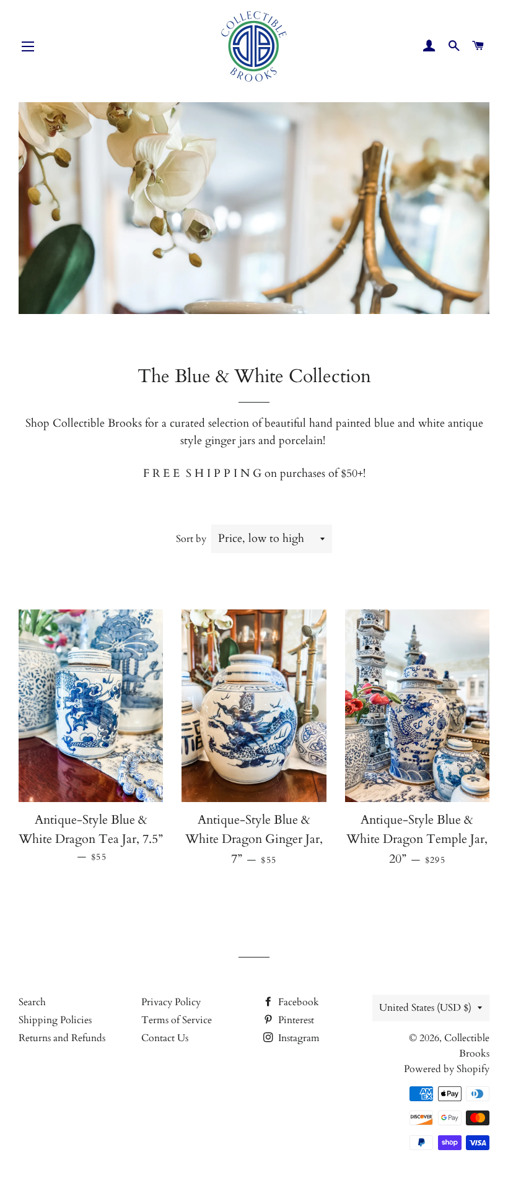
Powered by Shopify (446, 1069)
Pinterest (295, 1020)
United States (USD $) (425, 1007)
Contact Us (164, 1038)
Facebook (297, 1002)
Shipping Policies (55, 1020)
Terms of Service (176, 1020)
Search (32, 1002)
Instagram (298, 1038)
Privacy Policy (171, 1002)
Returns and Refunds (62, 1038)
